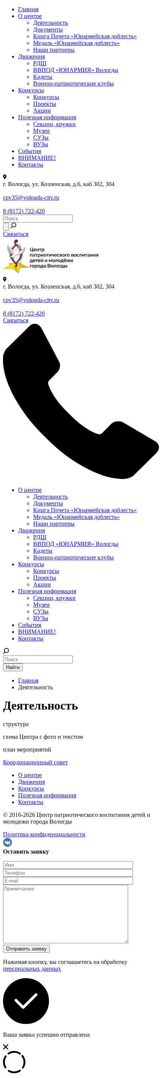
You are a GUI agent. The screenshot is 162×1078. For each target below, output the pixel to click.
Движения (31, 56)
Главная (28, 9)
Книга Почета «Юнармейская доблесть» (85, 36)
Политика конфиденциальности (44, 834)
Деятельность (50, 23)
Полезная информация (47, 117)
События (29, 151)
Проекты (44, 104)
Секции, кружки (54, 124)
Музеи (41, 131)
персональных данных (32, 968)
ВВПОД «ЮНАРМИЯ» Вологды (75, 70)
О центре (30, 16)
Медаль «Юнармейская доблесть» (76, 43)
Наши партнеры (54, 50)
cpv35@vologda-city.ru (31, 197)
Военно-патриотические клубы (73, 83)
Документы (48, 29)
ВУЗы (40, 144)
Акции (42, 110)
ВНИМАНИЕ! (37, 158)
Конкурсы (31, 90)
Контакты (30, 164)
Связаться (15, 234)
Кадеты (42, 77)
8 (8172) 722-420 (24, 211)
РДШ (39, 63)
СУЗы (41, 137)
